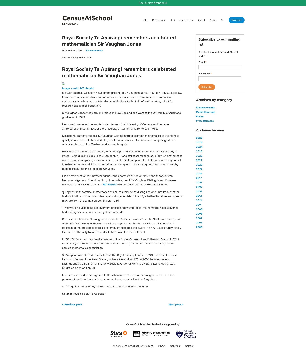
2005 (199, 222)
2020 (199, 164)
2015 (199, 187)
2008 (199, 214)
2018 (199, 173)
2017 (199, 178)
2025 (199, 142)
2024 (199, 147)
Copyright (175, 345)
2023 (199, 151)
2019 (199, 169)
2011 (198, 205)
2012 (199, 200)
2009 (199, 209)
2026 (199, 138)
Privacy (161, 345)
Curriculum (186, 20)
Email (202, 62)
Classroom (158, 20)
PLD (172, 20)
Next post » (176, 304)
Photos (200, 116)
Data (144, 20)
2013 (199, 196)
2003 (199, 227)
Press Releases (205, 121)
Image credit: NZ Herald (78, 88)
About (201, 20)
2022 (199, 156)
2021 (199, 160)
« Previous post (72, 304)
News (213, 20)
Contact (189, 345)
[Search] (223, 20)
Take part (236, 20)
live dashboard (158, 3)
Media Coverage (205, 112)
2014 (199, 191)
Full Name (205, 73)
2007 (199, 218)
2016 (199, 182)
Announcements (94, 50)
